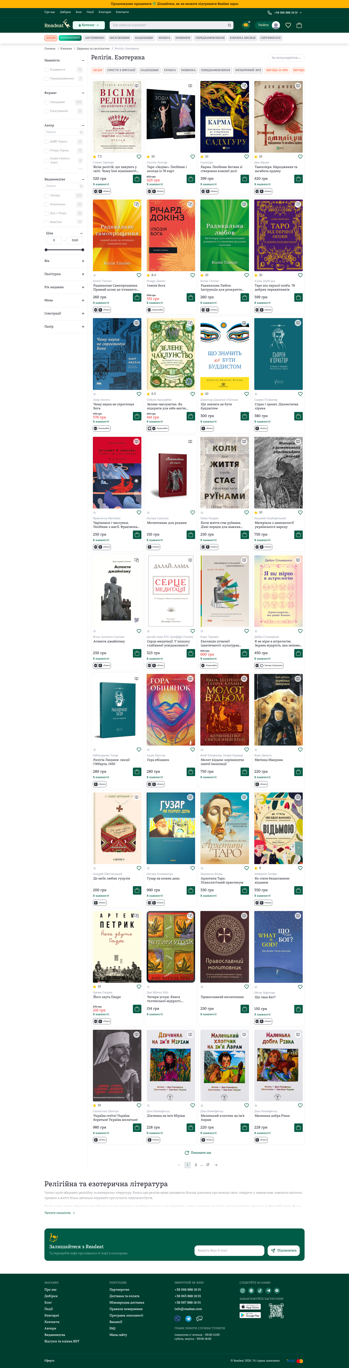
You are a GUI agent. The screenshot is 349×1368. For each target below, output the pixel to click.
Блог (79, 12)
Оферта (49, 1360)
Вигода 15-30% (277, 70)
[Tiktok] (260, 1290)
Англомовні (94, 38)
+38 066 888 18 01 (286, 12)
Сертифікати (271, 38)
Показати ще (201, 1153)
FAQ (112, 1328)
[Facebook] (277, 1290)
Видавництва (54, 1335)
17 (207, 1165)
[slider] (46, 249)
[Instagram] (242, 1290)
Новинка (188, 70)
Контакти (122, 12)
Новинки (183, 38)
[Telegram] (268, 1290)
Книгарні (105, 12)
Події (90, 12)
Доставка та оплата (124, 1296)
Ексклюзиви (120, 38)
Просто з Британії (121, 70)
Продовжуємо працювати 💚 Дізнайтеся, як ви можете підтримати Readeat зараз (174, 4)
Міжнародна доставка (126, 1302)
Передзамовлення (210, 38)
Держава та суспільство (93, 48)
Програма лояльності (126, 1315)
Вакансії (115, 1322)
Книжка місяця (242, 38)
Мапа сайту (118, 1335)
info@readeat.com (188, 1309)
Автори (50, 1328)
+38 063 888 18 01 (187, 1296)
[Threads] (251, 1291)
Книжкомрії (70, 37)
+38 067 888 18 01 (187, 1302)
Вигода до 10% (304, 70)
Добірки (65, 12)
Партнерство (119, 1289)
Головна (49, 48)
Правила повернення (126, 1309)
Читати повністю (57, 1213)
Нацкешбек (144, 38)
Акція (50, 38)
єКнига (164, 38)
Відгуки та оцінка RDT (61, 1341)
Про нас (49, 12)
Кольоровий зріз (248, 70)
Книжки (66, 48)
